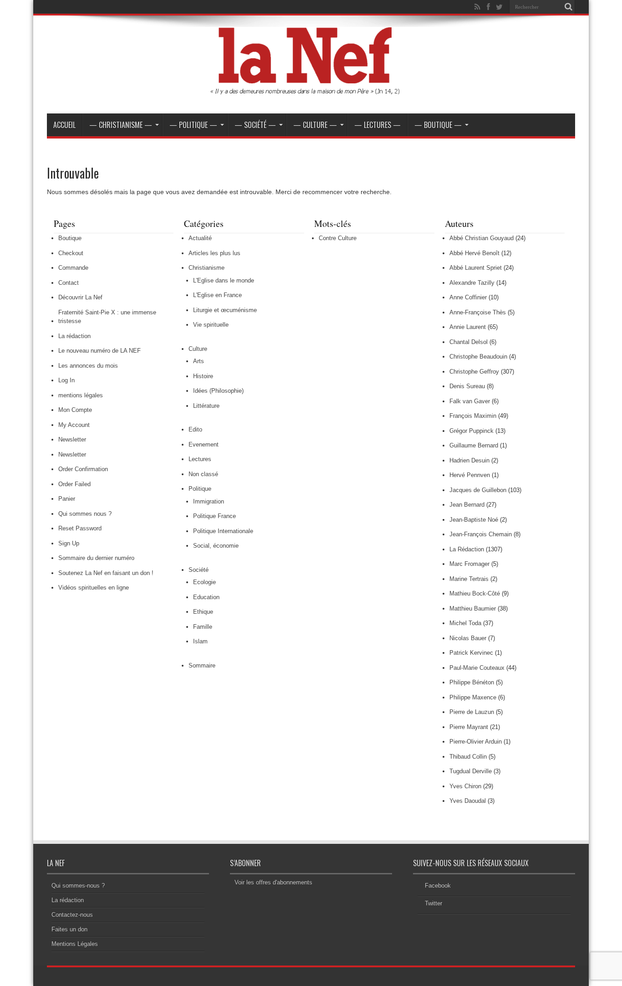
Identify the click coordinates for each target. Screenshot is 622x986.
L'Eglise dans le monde (223, 280)
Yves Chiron (465, 786)
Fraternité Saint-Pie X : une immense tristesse (107, 317)
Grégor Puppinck (471, 430)
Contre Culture (338, 238)
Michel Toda (465, 623)
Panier (66, 498)
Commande (73, 267)
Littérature (206, 405)
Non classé (203, 474)
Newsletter (72, 439)
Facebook (438, 885)
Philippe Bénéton (471, 682)
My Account (74, 424)
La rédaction (74, 336)
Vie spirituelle (211, 324)
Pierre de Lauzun (471, 712)
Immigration (208, 501)
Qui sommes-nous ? (78, 885)
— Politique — (193, 124)
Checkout (70, 253)
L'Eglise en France (217, 295)
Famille (202, 626)
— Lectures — (377, 124)
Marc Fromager (469, 563)
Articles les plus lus (214, 253)
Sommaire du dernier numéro (96, 558)
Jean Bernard (466, 504)
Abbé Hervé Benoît (474, 253)
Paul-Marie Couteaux (477, 667)
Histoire (203, 376)
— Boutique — (438, 124)
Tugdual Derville (470, 771)
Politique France (214, 516)
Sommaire (202, 665)
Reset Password (80, 528)
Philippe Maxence (472, 697)
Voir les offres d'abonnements (273, 882)
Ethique (203, 611)
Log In (66, 380)
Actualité (200, 238)
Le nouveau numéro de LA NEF (99, 350)
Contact (68, 282)
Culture (198, 348)
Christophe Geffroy (474, 371)
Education (206, 597)
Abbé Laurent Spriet (475, 267)
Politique (200, 488)
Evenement (204, 444)
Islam (200, 641)
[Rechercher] (568, 7)
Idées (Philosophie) (218, 390)
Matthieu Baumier (472, 608)
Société (199, 569)
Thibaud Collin (468, 756)
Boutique (70, 238)
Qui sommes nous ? (85, 513)
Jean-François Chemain (480, 534)
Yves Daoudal (467, 800)
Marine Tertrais (469, 578)
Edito (195, 429)
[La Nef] (311, 91)
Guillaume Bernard (473, 445)
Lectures (200, 459)
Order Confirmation (83, 469)
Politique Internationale (223, 531)
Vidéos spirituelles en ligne (93, 587)
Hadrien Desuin (469, 460)
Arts (198, 361)
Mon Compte (75, 409)
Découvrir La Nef (80, 297)
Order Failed (74, 484)
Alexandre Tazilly (472, 282)
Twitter (433, 903)
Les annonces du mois (88, 365)
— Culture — (315, 124)
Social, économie (216, 545)
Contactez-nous (72, 914)
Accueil (64, 124)
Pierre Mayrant (468, 727)
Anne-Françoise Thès (477, 312)
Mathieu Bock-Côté (474, 593)
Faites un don (69, 929)
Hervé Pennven (469, 475)
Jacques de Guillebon (477, 490)
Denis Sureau (467, 386)
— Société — (255, 124)
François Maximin (472, 415)
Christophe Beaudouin (478, 356)
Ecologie (204, 582)
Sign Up (68, 543)
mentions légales (80, 395)
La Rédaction (466, 549)
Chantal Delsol (468, 342)
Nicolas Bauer (467, 638)
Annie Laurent (467, 327)
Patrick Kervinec (471, 652)
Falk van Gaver (469, 401)
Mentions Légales (74, 943)
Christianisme (206, 267)
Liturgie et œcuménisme (225, 310)
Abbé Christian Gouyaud (481, 238)
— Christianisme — (120, 124)
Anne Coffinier (468, 297)
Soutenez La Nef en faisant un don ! (105, 573)
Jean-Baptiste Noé (473, 519)
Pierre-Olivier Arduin (475, 741)
